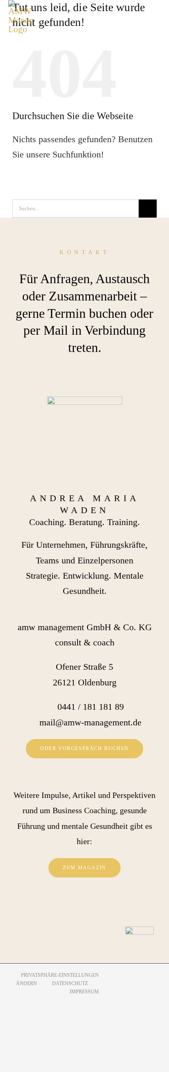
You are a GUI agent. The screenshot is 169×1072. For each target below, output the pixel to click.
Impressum (84, 992)
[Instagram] (84, 906)
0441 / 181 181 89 (90, 706)
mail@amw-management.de (90, 722)
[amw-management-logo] (20, 17)
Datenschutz (70, 983)
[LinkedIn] (96, 906)
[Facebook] (72, 906)
